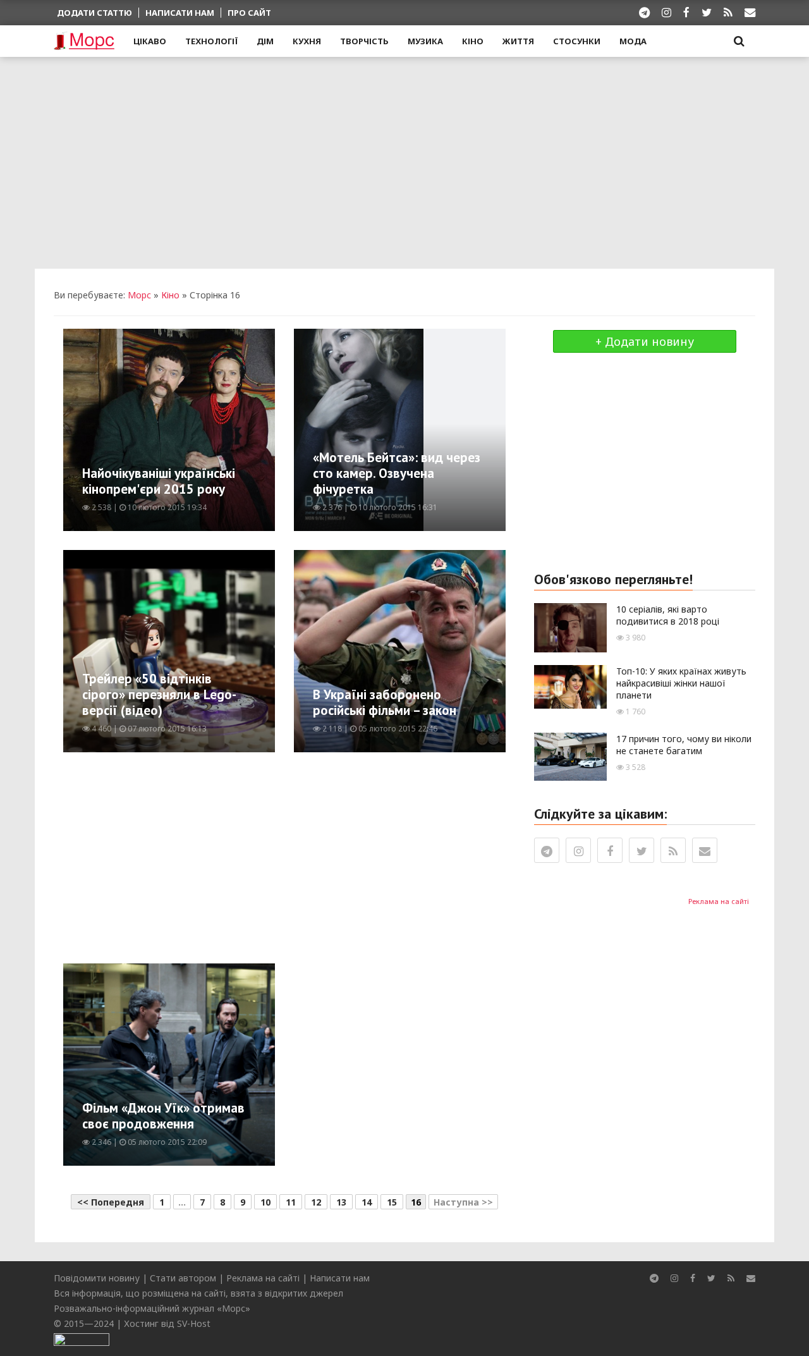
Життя (518, 41)
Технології (211, 41)
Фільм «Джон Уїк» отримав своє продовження (163, 1115)
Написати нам (179, 12)
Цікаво (149, 41)
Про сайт (249, 12)
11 (291, 1202)
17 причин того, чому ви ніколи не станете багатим (683, 745)
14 (367, 1202)
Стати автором (183, 1278)
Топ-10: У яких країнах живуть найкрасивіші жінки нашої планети (681, 683)
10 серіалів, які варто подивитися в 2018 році (667, 615)
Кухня (307, 41)
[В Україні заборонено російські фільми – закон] (445, 650)
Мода (633, 41)
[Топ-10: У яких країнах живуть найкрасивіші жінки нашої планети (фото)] (570, 686)
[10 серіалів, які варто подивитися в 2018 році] (570, 627)
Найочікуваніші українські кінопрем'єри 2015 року (158, 481)
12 (316, 1202)
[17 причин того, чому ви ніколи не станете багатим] (570, 755)
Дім (265, 41)
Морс (139, 295)
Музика (425, 41)
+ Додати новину (644, 341)
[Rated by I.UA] (81, 1339)
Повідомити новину (97, 1278)
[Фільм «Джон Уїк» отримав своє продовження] (215, 1064)
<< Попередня (110, 1202)
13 (341, 1202)
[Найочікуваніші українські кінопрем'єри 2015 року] (181, 429)
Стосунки (576, 41)
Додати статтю (94, 12)
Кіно (473, 41)
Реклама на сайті (718, 901)
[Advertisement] (404, 161)
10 (265, 1202)
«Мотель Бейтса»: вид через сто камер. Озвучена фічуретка (396, 473)
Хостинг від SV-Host (167, 1323)
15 (392, 1202)
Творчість (364, 41)
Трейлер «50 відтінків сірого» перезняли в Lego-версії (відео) (159, 694)
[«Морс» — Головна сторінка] (84, 42)
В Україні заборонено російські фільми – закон (384, 702)
